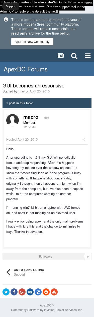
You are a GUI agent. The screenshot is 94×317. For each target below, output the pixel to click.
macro (23, 91)
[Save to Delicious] (38, 291)
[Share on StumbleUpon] (54, 291)
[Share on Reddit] (46, 291)
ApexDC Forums (26, 68)
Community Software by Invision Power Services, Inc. (47, 309)
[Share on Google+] (22, 291)
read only (19, 33)
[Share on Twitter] (6, 291)
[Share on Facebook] (14, 291)
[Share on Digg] (30, 291)
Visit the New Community (32, 41)
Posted (22, 139)
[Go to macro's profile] (12, 120)
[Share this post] (83, 139)
